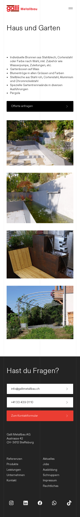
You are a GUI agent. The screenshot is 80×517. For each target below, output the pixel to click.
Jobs (46, 464)
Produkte (12, 464)
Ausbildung (50, 470)
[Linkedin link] (11, 503)
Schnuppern (51, 475)
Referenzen (14, 459)
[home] (22, 8)
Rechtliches (50, 486)
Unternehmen (16, 475)
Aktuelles (49, 459)
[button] (70, 8)
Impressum (50, 480)
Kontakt (11, 480)
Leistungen (14, 470)
